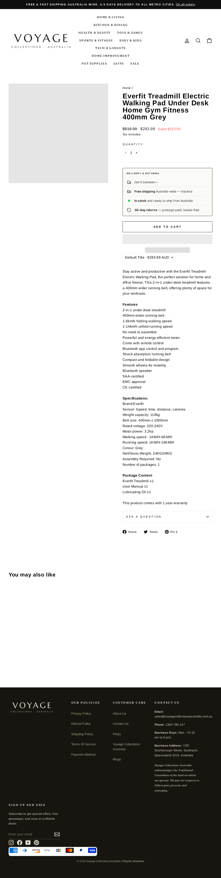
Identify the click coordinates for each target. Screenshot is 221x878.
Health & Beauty (94, 32)
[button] (167, 239)
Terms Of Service (83, 744)
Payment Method (83, 754)
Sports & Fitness (96, 40)
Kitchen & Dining (110, 25)
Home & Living (110, 17)
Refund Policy (81, 723)
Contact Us (120, 723)
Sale (134, 63)
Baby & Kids (130, 40)
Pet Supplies (94, 63)
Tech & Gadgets (110, 48)
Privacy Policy (81, 713)
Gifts (119, 63)
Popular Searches (133, 861)
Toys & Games (130, 32)
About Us (119, 713)
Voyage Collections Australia (126, 746)
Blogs (117, 759)
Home (127, 88)
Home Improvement (110, 55)
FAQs (117, 734)
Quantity (133, 144)
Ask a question (143, 516)
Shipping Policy (82, 734)
